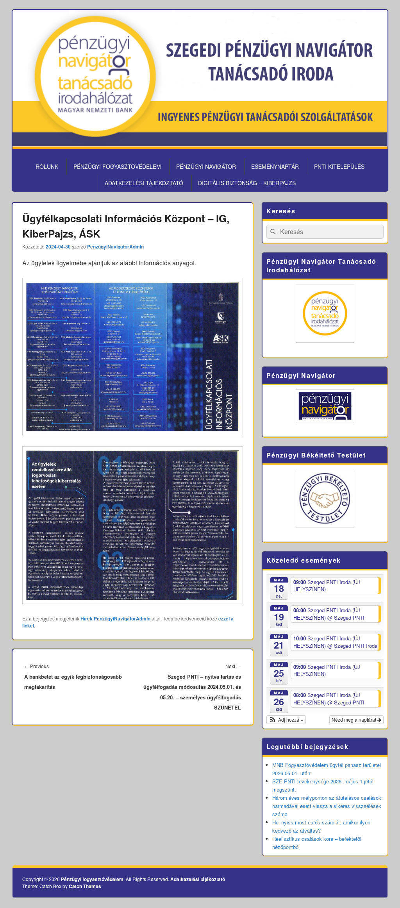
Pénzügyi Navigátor (206, 166)
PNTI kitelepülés (339, 166)
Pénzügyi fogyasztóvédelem (117, 166)
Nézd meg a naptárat (354, 719)
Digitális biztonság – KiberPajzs (247, 183)
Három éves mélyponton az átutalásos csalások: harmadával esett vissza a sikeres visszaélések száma (327, 806)
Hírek (86, 618)
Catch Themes (85, 886)
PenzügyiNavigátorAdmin (115, 246)
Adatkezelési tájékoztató (144, 183)
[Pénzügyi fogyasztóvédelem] (200, 143)
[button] (286, 720)
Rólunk (47, 166)
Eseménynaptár (275, 166)
